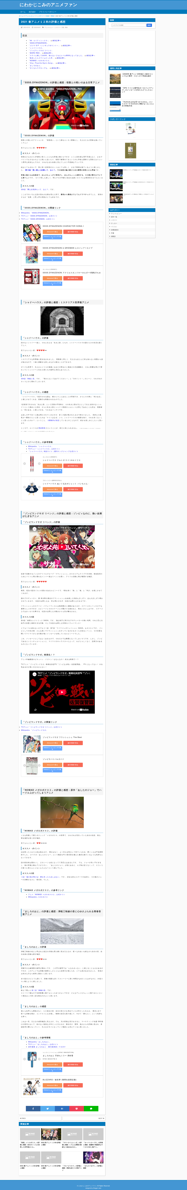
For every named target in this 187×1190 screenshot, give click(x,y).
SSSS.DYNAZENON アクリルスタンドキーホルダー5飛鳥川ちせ (72, 272)
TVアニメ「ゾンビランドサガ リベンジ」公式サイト (41, 727)
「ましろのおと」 (35, 65)
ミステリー (57, 27)
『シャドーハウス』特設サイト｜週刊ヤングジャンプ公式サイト (53, 451)
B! (62, 1108)
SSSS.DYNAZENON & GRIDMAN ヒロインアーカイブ (68, 248)
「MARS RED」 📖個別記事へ (40, 53)
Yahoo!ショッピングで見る (52, 237)
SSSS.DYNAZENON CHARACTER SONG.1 (63, 226)
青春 (66, 27)
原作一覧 (114, 217)
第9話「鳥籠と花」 (28, 378)
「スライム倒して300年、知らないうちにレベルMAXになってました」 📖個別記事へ (61, 55)
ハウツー (114, 220)
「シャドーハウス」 (36, 48)
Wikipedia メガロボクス (38, 897)
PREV (23, 1118)
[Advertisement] (132, 47)
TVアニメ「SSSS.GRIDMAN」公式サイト (38, 219)
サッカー (114, 223)
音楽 (63, 27)
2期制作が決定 (53, 420)
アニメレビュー (49, 27)
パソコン (114, 226)
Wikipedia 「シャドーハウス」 (40, 446)
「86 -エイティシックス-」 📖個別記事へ (44, 40)
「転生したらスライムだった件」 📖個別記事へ (47, 58)
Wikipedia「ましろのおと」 (39, 1042)
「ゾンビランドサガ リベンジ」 (40, 50)
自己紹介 (32, 12)
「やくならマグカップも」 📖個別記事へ (44, 68)
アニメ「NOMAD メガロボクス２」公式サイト (46, 894)
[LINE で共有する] (91, 1108)
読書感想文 (115, 230)
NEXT (100, 1118)
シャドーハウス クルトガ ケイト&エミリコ (62, 460)
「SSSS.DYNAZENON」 (38, 43)
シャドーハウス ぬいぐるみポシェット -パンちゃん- (65, 483)
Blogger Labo (97, 1188)
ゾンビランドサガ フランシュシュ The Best (62, 737)
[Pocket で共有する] (76, 1108)
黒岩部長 (42, 428)
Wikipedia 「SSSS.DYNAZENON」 (36, 213)
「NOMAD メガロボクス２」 (39, 60)
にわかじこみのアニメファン (48, 4)
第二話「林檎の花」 (39, 990)
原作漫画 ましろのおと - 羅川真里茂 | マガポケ (47, 1047)
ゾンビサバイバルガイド (53, 759)
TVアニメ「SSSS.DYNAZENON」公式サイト (39, 216)
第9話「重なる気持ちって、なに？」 (35, 189)
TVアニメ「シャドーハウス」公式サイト (44, 449)
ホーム (23, 12)
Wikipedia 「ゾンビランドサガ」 (34, 730)
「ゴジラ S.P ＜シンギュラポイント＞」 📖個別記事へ (50, 45)
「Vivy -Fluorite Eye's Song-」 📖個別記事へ (47, 63)
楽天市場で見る (73, 232)
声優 (112, 233)
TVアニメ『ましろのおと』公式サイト (43, 1044)
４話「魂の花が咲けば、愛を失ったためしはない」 (41, 877)
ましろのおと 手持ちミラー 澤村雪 (58, 1055)
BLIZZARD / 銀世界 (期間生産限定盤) (60, 1079)
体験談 (113, 236)
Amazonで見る (52, 232)
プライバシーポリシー (47, 12)
